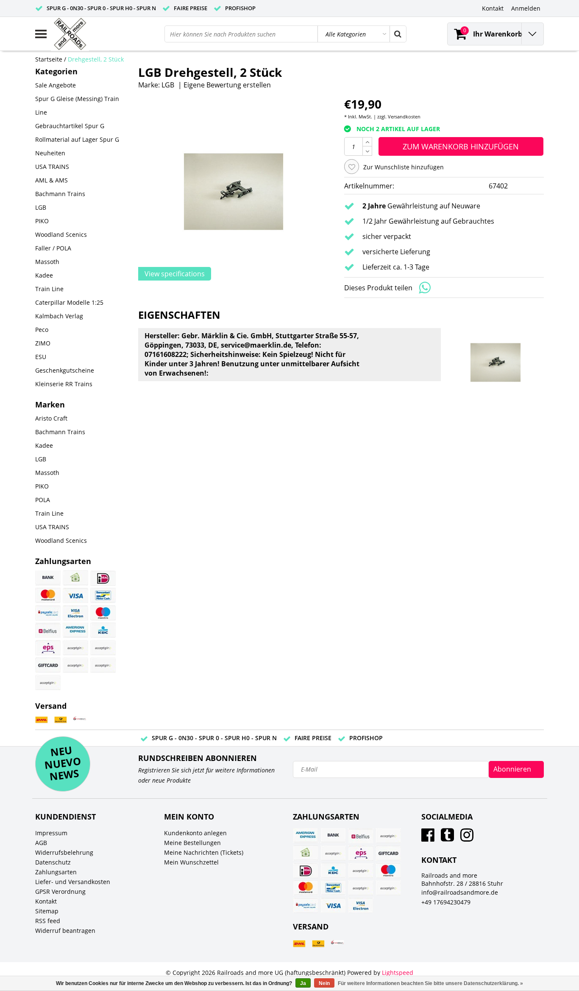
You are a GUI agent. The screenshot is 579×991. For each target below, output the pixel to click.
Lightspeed (397, 973)
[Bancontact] (103, 595)
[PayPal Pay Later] (48, 682)
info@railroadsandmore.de (459, 892)
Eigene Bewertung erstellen (227, 85)
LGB (167, 85)
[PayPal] (75, 665)
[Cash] (75, 578)
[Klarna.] (103, 647)
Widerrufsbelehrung (64, 852)
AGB (41, 843)
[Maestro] (103, 612)
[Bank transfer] (48, 578)
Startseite (48, 59)
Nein (324, 983)
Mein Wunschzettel (191, 862)
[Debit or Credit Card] (103, 665)
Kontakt (46, 901)
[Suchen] (397, 34)
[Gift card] (48, 665)
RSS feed (47, 921)
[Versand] (41, 720)
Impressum (51, 833)
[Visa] (75, 595)
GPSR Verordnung (60, 891)
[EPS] (48, 647)
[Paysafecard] (48, 612)
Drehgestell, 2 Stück (96, 59)
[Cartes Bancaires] (75, 647)
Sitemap (46, 911)
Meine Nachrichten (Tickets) (203, 852)
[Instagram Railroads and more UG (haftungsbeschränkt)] (466, 838)
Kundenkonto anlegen (195, 833)
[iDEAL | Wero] (103, 578)
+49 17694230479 (445, 902)
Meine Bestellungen (192, 843)
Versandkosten (404, 116)
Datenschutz (53, 862)
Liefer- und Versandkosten (72, 882)
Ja (303, 983)
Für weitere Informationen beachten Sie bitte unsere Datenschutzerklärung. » (430, 983)
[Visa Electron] (75, 612)
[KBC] (103, 630)
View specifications (175, 273)
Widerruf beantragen (65, 930)
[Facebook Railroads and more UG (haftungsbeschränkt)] (427, 838)
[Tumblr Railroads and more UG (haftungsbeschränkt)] (447, 838)
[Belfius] (48, 630)
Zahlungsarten (56, 872)
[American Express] (75, 630)
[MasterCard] (48, 595)
